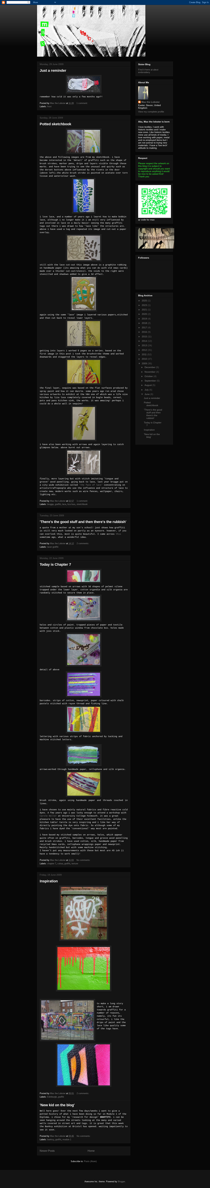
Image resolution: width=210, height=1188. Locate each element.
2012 (145, 350)
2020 (145, 314)
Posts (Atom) (90, 1161)
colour (60, 863)
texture (75, 863)
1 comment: (82, 103)
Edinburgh (52, 1097)
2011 (144, 354)
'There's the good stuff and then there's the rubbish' (83, 522)
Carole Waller (48, 816)
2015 (145, 336)
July (147, 389)
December (150, 367)
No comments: (83, 860)
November (150, 372)
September (151, 380)
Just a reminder (53, 70)
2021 (145, 309)
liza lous (71, 504)
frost (49, 106)
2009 (145, 363)
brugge (50, 504)
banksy (50, 1139)
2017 (145, 327)
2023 (145, 305)
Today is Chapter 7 (55, 564)
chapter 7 (51, 863)
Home (91, 1150)
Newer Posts (47, 1150)
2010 (145, 359)
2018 (145, 323)
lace (64, 504)
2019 (145, 318)
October (149, 376)
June (147, 394)
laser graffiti (52, 547)
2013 (145, 345)
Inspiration (49, 881)
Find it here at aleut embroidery (148, 71)
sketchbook (82, 504)
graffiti (58, 504)
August (148, 385)
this (118, 534)
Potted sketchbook (55, 124)
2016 (145, 332)
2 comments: (83, 543)
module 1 (67, 1139)
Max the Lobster (150, 102)
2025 (145, 300)
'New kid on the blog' (57, 1105)
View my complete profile (151, 111)
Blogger (121, 1181)
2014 (145, 341)
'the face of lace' (91, 485)
